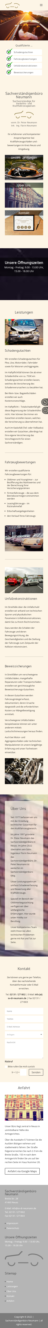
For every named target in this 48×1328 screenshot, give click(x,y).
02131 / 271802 (17, 1212)
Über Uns (11, 1291)
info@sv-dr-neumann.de (24, 1208)
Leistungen (12, 1286)
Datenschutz (13, 1228)
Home (10, 1281)
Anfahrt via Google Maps (22, 1171)
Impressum (12, 1223)
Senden (36, 1072)
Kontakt (10, 1296)
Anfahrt (10, 1300)
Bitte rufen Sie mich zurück (21, 1066)
